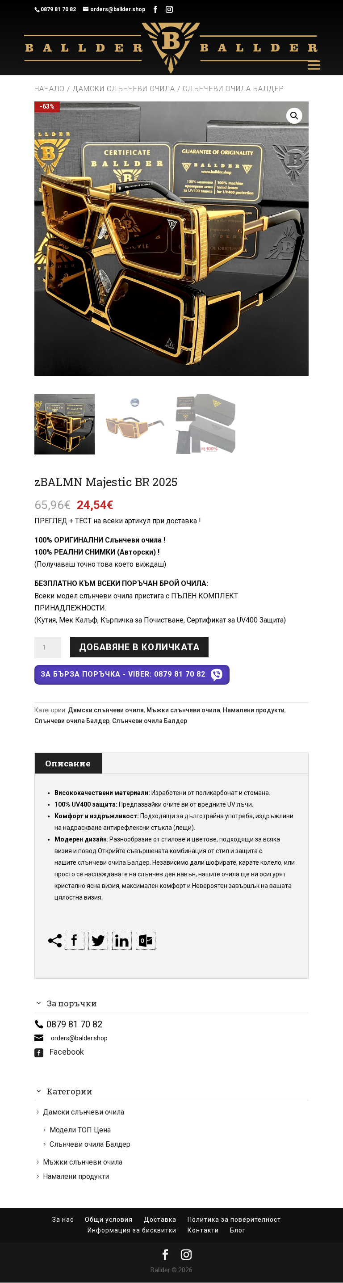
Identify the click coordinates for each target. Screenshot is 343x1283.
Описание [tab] (68, 763)
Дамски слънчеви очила (123, 88)
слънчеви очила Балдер (114, 862)
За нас (63, 1219)
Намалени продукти (253, 710)
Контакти (203, 1230)
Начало (49, 88)
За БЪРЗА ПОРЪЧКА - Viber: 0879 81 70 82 (123, 674)
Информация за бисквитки (132, 1230)
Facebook (59, 1051)
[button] (294, 116)
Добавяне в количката (139, 647)
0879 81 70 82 (58, 9)
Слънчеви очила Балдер (71, 720)
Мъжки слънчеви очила (183, 710)
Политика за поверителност (234, 1219)
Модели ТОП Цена (80, 1130)
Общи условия (109, 1219)
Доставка (160, 1219)
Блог (238, 1230)
